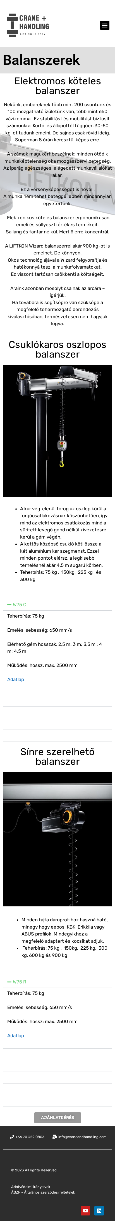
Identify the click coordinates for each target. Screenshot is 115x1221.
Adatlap (15, 679)
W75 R (19, 982)
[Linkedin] (99, 1210)
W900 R (21, 1100)
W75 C (19, 604)
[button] (104, 25)
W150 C (21, 712)
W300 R (21, 1077)
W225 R (21, 1066)
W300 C (21, 735)
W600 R (21, 1089)
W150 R (21, 1054)
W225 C (21, 724)
